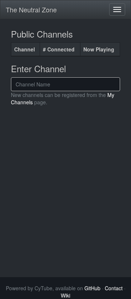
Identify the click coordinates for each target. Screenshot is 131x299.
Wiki (65, 295)
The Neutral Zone (31, 9)
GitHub (92, 288)
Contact (114, 288)
